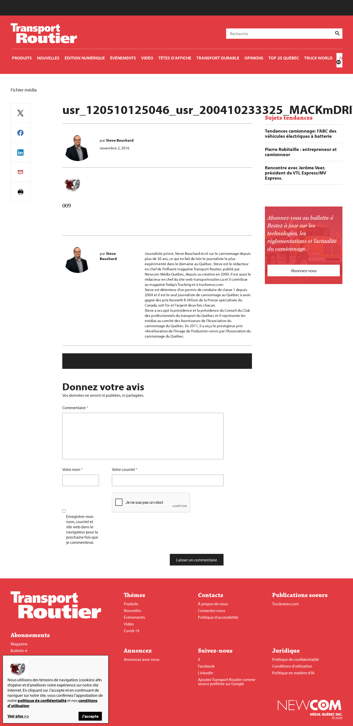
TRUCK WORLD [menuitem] (318, 57)
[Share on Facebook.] (20, 132)
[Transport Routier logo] (56, 617)
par (117, 140)
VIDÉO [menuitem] (147, 57)
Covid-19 (131, 630)
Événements (134, 617)
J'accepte (90, 716)
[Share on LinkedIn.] (20, 152)
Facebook (206, 666)
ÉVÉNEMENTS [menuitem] (123, 57)
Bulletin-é (19, 650)
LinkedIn (205, 672)
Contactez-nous (211, 610)
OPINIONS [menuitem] (253, 57)
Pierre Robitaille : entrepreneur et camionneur (301, 152)
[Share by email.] (20, 172)
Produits (131, 603)
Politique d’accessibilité (218, 617)
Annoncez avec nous (141, 659)
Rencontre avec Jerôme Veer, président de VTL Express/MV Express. (295, 173)
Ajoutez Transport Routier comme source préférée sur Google (226, 681)
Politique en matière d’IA (293, 672)
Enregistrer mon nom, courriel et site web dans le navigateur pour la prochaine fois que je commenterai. (82, 529)
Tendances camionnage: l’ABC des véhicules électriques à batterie (300, 133)
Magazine (19, 643)
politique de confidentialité (42, 700)
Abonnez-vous (304, 270)
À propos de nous (213, 603)
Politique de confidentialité (295, 659)
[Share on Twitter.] (20, 113)
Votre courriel (123, 469)
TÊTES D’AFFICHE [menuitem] (174, 57)
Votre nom (71, 469)
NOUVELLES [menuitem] (48, 57)
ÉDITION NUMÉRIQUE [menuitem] (85, 57)
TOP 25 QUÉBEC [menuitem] (283, 57)
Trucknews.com (285, 603)
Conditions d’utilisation (292, 666)
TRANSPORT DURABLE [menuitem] (217, 57)
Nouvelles (132, 610)
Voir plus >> (18, 716)
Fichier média (24, 90)
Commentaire (75, 407)
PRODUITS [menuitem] (22, 57)
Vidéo (129, 623)
